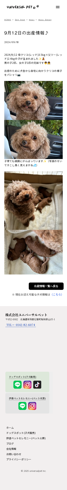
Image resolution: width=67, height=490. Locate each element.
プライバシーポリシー (18, 459)
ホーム (10, 427)
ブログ (10, 443)
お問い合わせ (13, 454)
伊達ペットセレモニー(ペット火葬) (26, 438)
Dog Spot (20, 20)
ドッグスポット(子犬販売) (21, 433)
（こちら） (57, 294)
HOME (7, 20)
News (31, 20)
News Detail (45, 20)
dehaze (58, 7)
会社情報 (11, 449)
